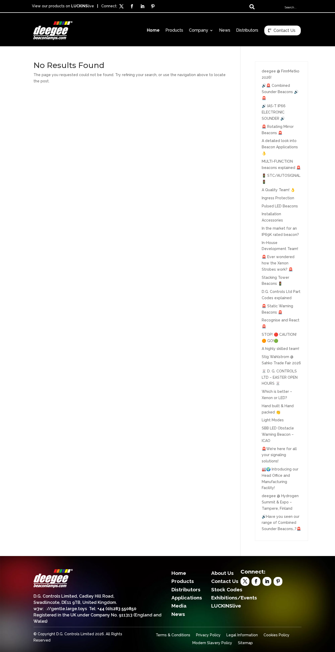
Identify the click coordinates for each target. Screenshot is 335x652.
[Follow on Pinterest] (153, 6)
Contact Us (284, 30)
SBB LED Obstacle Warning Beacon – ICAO (278, 434)
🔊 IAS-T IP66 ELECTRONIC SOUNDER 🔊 (274, 112)
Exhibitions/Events (234, 597)
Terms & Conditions (173, 635)
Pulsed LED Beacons (280, 206)
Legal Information (242, 635)
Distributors (247, 31)
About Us (222, 573)
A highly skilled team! (280, 349)
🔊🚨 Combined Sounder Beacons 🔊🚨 (280, 91)
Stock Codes (226, 589)
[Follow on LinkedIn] (142, 6)
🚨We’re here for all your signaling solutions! (279, 455)
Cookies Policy (276, 635)
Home (153, 31)
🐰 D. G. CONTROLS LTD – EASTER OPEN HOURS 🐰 (280, 377)
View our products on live (63, 6)
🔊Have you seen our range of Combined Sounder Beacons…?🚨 (281, 522)
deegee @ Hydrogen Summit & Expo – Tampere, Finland (280, 502)
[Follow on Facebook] (132, 6)
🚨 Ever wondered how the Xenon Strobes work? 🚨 (278, 263)
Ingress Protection (278, 198)
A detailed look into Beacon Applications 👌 (280, 147)
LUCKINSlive (226, 606)
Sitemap (245, 643)
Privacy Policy (208, 635)
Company (198, 31)
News (224, 31)
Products (174, 31)
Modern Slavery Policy (212, 643)
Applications (186, 597)
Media (179, 606)
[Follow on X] (121, 6)
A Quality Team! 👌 (278, 190)
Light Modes (273, 420)
